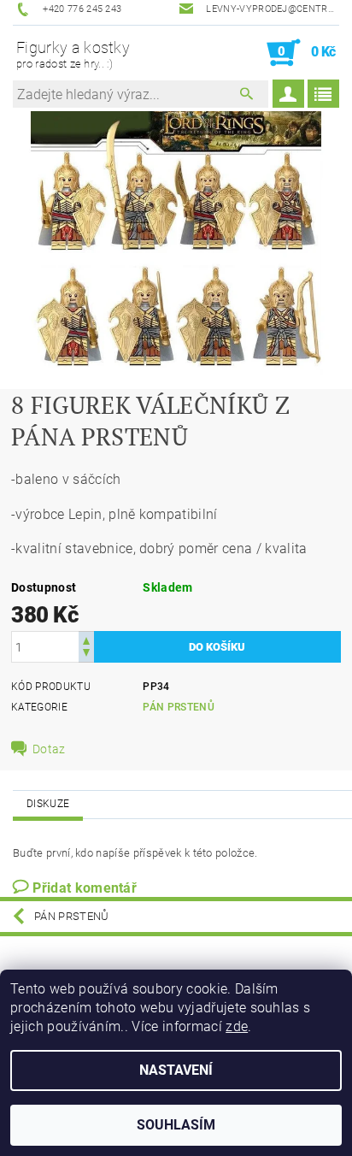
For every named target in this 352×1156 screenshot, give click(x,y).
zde (237, 1026)
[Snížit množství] (86, 654)
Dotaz (49, 749)
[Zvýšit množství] (86, 639)
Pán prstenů (178, 707)
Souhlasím (176, 1125)
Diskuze (47, 804)
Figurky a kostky (73, 54)
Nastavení (176, 1070)
